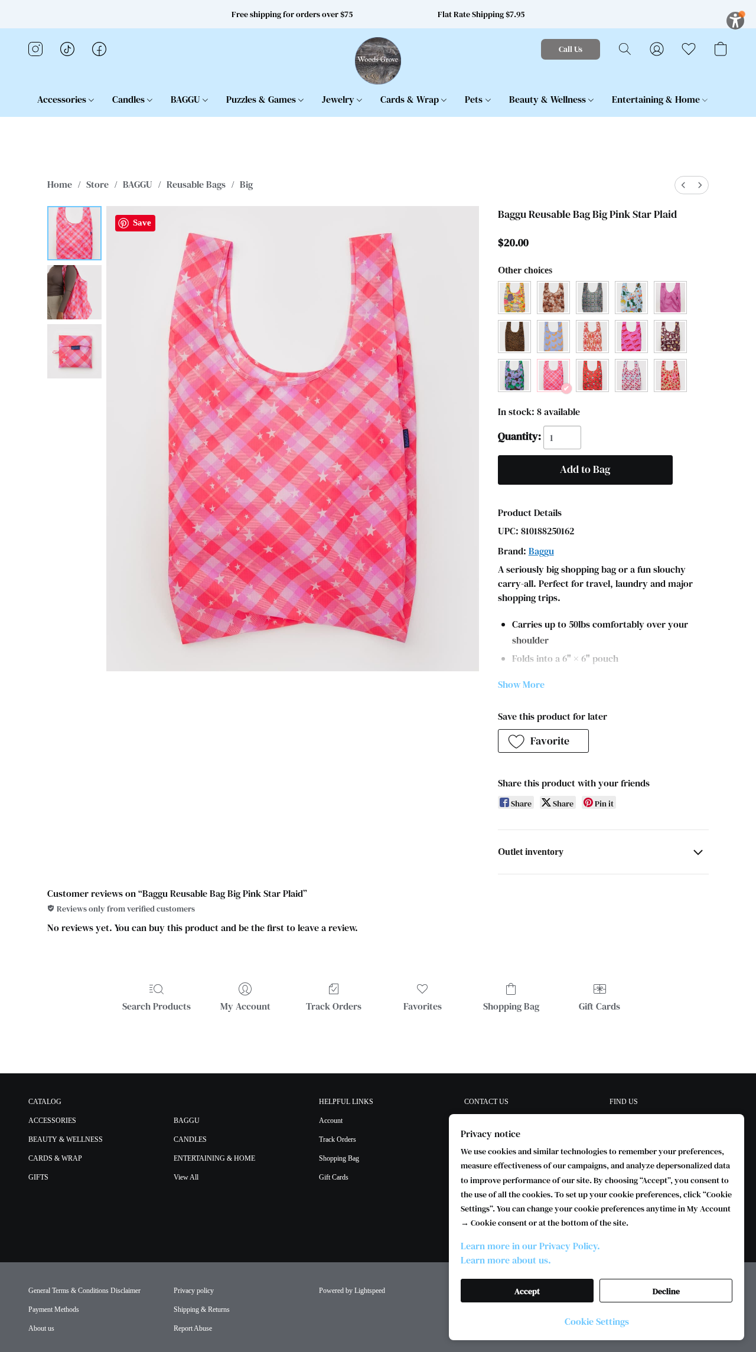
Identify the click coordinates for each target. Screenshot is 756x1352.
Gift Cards (599, 1006)
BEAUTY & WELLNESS (65, 1139)
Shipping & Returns (202, 1309)
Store (97, 184)
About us (41, 1328)
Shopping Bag (511, 1006)
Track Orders (333, 1006)
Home (59, 184)
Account (331, 1120)
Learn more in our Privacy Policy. (530, 1245)
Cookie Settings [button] (597, 1321)
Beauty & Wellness (548, 99)
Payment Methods (53, 1309)
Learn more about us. (506, 1259)
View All (186, 1177)
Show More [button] (521, 684)
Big (246, 184)
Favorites (422, 1006)
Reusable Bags (196, 184)
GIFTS (38, 1177)
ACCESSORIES (52, 1120)
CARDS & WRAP (55, 1158)
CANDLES (190, 1139)
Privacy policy (194, 1290)
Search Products (156, 1006)
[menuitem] (683, 185)
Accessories (63, 99)
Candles (129, 99)
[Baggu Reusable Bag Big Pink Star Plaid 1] (74, 292)
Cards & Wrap (410, 99)
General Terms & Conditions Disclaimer (84, 1290)
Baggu (541, 550)
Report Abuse (193, 1328)
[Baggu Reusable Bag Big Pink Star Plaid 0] (74, 233)
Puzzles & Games (262, 99)
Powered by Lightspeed (352, 1290)
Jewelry (339, 99)
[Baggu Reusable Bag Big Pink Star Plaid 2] (74, 351)
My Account (245, 1006)
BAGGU (187, 99)
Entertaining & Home (657, 99)
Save (142, 222)
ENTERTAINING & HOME (214, 1158)
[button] (378, 60)
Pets (475, 99)
